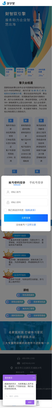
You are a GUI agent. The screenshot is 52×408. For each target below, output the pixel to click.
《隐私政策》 (30, 210)
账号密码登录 (17, 182)
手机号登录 (36, 182)
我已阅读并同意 (22, 210)
